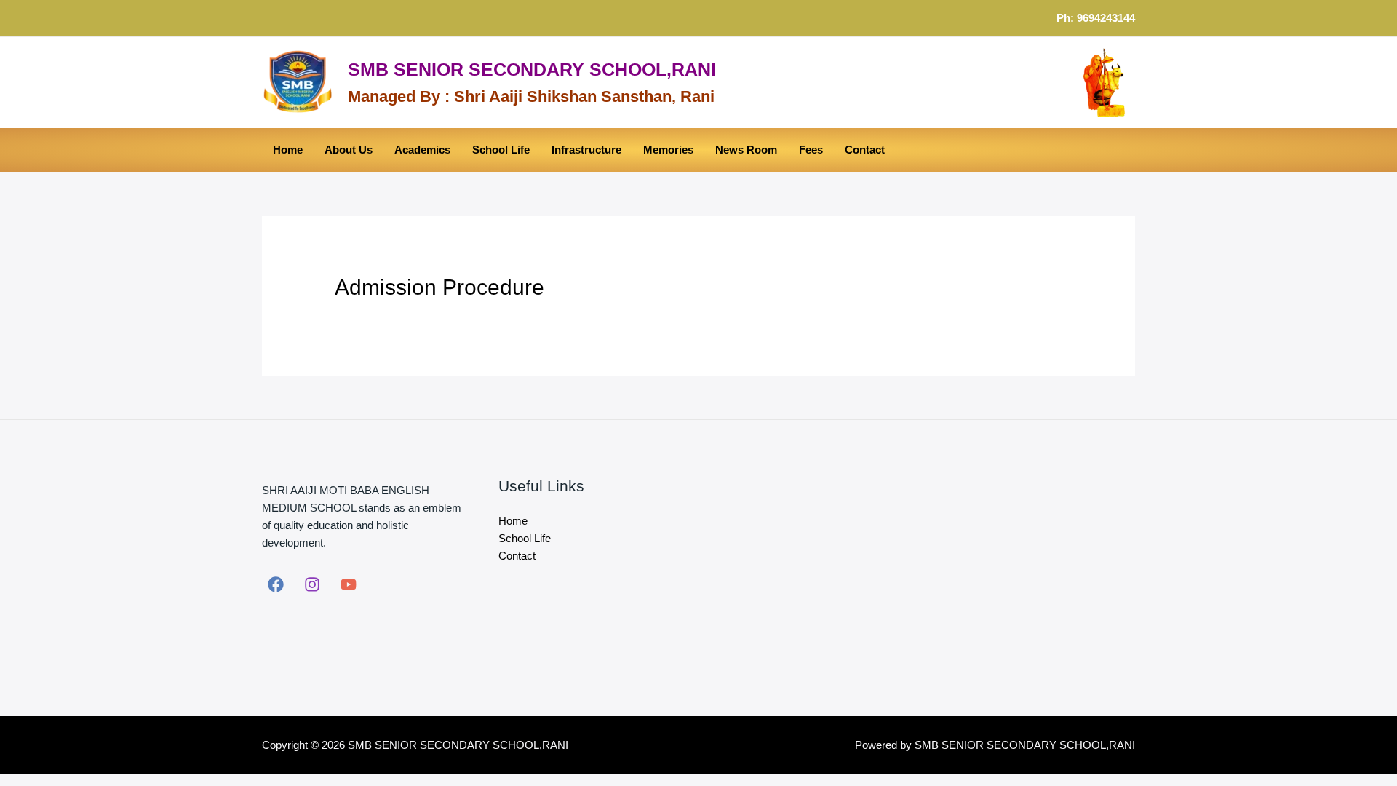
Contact (865, 149)
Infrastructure (586, 149)
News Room (746, 149)
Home (288, 149)
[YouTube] (348, 584)
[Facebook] (276, 584)
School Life (501, 149)
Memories (668, 149)
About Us (349, 149)
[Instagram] (312, 584)
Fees (811, 149)
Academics (422, 149)
